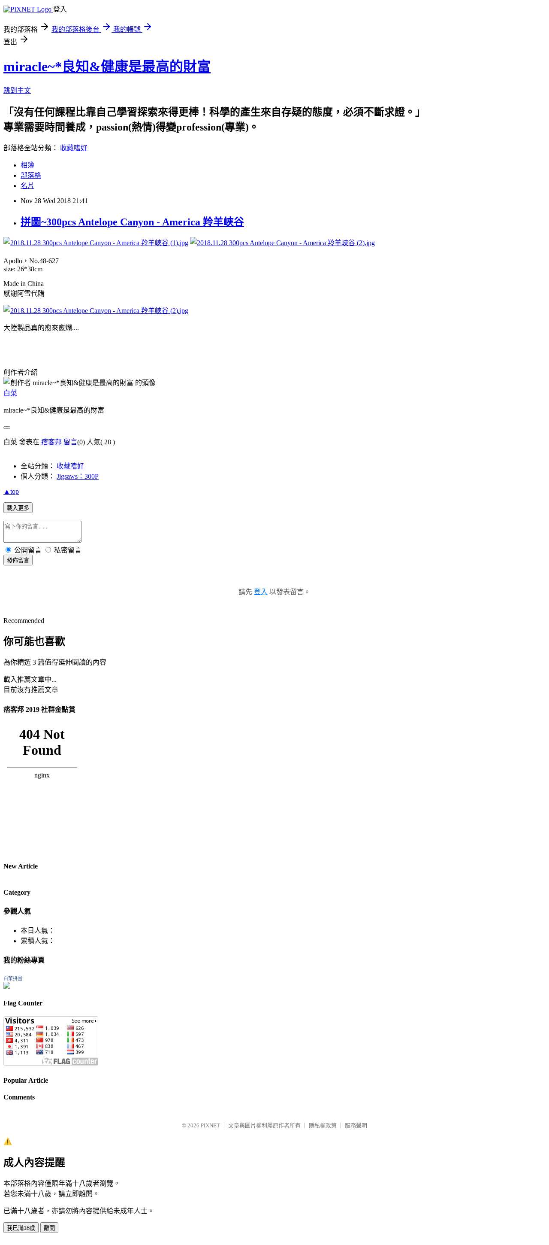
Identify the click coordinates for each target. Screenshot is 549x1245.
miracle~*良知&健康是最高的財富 (107, 66)
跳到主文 (17, 90)
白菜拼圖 (12, 978)
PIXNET (210, 1125)
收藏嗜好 (73, 148)
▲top (11, 491)
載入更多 (18, 508)
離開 (49, 1228)
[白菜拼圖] (6, 986)
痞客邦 (51, 442)
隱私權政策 (323, 1125)
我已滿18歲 (21, 1228)
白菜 (10, 393)
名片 (27, 185)
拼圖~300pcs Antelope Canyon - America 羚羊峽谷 (132, 222)
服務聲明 (356, 1125)
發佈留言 (18, 560)
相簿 (27, 165)
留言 (70, 442)
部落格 (31, 175)
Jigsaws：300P (78, 476)
